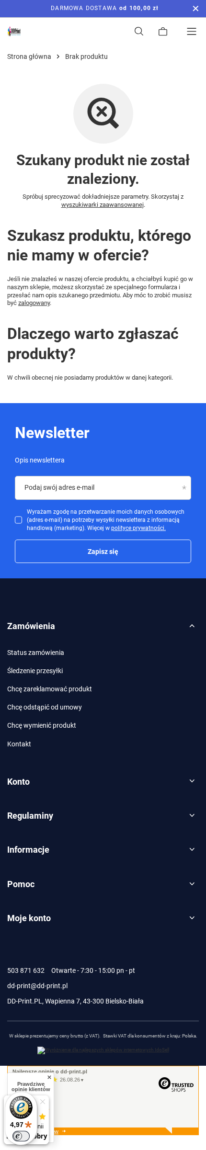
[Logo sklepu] (14, 31)
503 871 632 (26, 970)
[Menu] (191, 31)
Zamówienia (31, 626)
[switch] (21, 1136)
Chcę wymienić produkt (41, 725)
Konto (18, 782)
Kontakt (19, 744)
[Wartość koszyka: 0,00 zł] (163, 31)
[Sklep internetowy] (103, 1050)
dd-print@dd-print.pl (37, 986)
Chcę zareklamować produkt (49, 689)
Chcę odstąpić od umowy (44, 707)
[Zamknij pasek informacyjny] (195, 8)
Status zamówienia (35, 652)
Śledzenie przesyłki (35, 671)
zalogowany (34, 302)
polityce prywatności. (138, 528)
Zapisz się (103, 551)
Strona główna (29, 56)
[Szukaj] (139, 31)
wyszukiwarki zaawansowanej (102, 204)
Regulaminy (30, 816)
